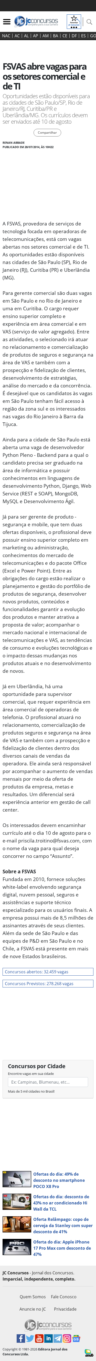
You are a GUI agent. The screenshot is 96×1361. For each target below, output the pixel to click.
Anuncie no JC (32, 1309)
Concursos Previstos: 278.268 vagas (39, 983)
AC (17, 36)
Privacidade (65, 1309)
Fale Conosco (64, 1297)
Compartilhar (47, 132)
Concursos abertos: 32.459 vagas (36, 972)
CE (64, 36)
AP (35, 36)
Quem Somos (33, 1297)
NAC (6, 36)
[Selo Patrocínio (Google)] (74, 21)
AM (45, 36)
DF (74, 36)
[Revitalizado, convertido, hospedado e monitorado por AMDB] (89, 1352)
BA (55, 36)
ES (83, 36)
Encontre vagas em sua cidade (31, 1073)
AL (26, 36)
